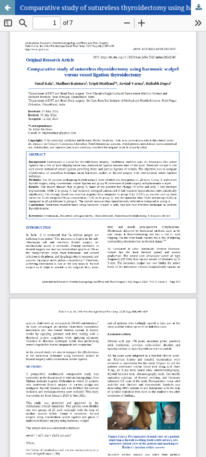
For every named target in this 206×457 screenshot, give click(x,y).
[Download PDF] (198, 7)
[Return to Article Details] (7, 7)
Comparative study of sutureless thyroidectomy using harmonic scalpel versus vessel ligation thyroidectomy (113, 7)
